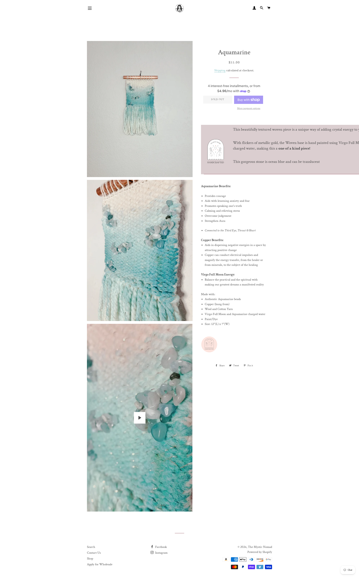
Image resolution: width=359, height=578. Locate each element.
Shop (90, 558)
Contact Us (94, 553)
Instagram (161, 553)
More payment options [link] (248, 108)
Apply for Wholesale (99, 564)
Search (91, 547)
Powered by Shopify (259, 552)
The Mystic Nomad (260, 547)
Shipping (219, 70)
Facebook (160, 547)
